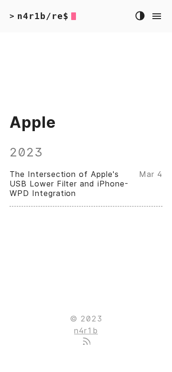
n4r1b (86, 330)
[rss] (86, 342)
